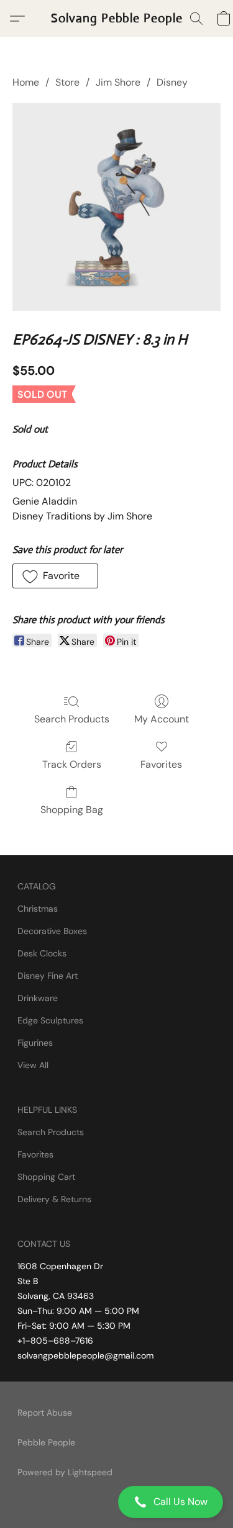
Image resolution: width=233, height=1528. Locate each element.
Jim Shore (118, 82)
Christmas (37, 908)
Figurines (35, 1042)
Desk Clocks (41, 953)
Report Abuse (44, 1412)
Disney (172, 82)
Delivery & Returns (54, 1199)
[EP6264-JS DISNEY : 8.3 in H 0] (116, 207)
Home (25, 82)
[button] (116, 1502)
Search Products (71, 719)
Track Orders (71, 764)
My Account (161, 719)
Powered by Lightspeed (64, 1472)
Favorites (161, 764)
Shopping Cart (46, 1176)
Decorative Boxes (52, 931)
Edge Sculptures (50, 1020)
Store (67, 82)
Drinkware (37, 998)
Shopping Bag (71, 809)
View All (32, 1065)
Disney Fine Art (47, 975)
